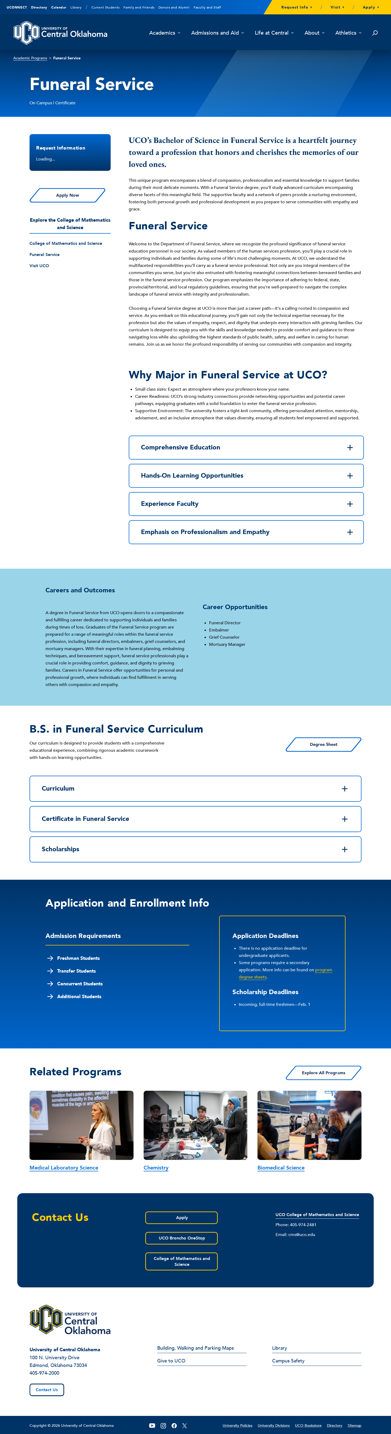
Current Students (105, 7)
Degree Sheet (324, 744)
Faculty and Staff (207, 7)
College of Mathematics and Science (66, 243)
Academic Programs (30, 58)
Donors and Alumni (174, 7)
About (312, 33)
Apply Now (67, 195)
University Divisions (274, 1425)
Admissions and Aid (215, 33)
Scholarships (60, 849)
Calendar (58, 7)
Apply (369, 7)
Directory (39, 7)
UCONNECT (17, 7)
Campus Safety (288, 1361)
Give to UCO (171, 1361)
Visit (335, 7)
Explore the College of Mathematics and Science (70, 224)
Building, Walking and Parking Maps (195, 1349)
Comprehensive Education (180, 447)
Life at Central (272, 33)
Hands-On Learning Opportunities (192, 475)
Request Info (294, 7)
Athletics (345, 33)
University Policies (237, 1425)
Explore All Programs (323, 1073)
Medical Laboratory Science (64, 1167)
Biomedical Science (281, 1167)
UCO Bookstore (308, 1425)
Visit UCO (39, 265)
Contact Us (47, 1390)
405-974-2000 (44, 1373)
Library (76, 7)
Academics (162, 33)
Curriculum (58, 788)
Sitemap (354, 1425)
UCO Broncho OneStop (182, 1238)
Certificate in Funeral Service (85, 819)
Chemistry (156, 1167)
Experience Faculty (169, 503)
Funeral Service (45, 254)
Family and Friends (138, 7)
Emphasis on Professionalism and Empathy (205, 532)
